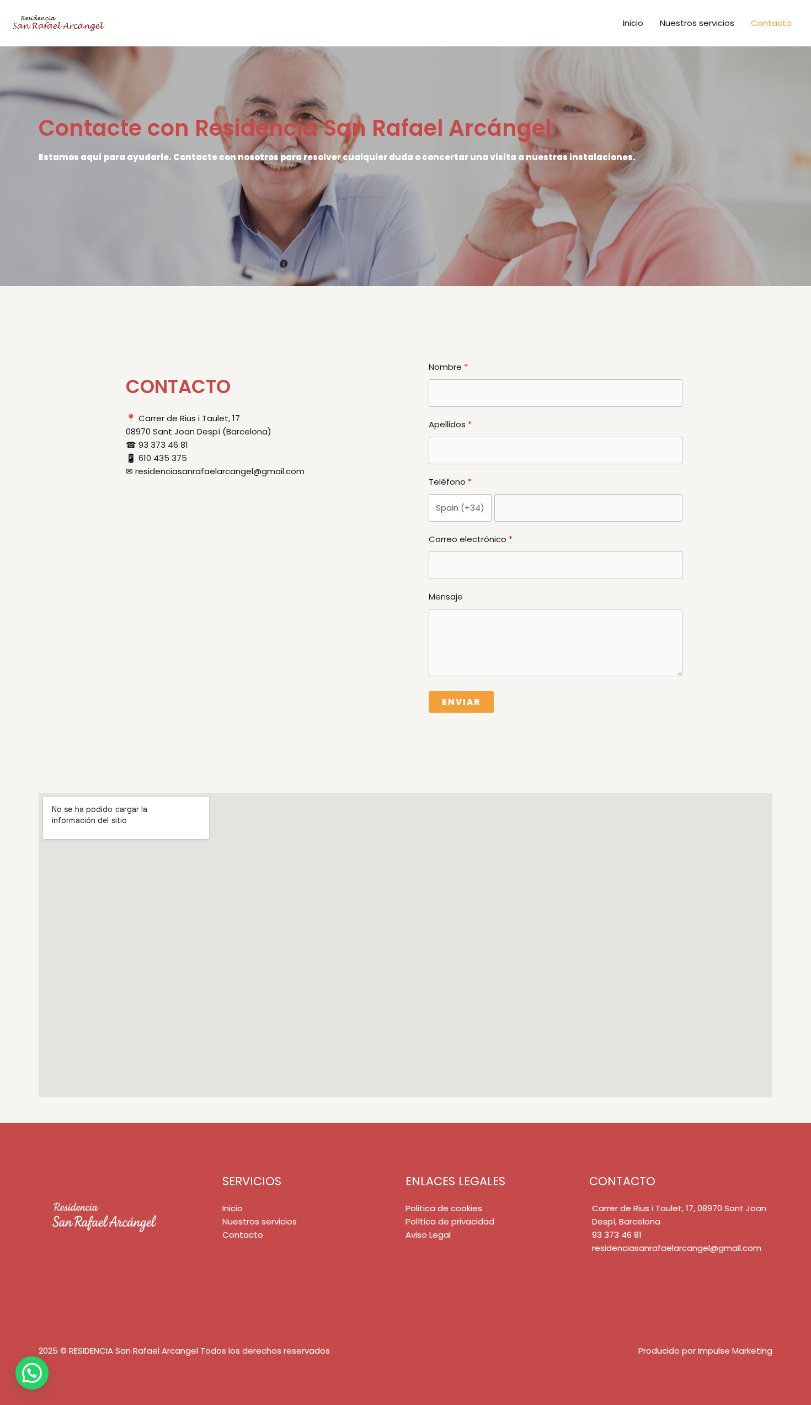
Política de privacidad (450, 1221)
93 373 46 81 (617, 1234)
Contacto (771, 23)
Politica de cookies (444, 1208)
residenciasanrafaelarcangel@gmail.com (676, 1248)
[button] (32, 1373)
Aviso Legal (428, 1234)
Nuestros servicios (697, 23)
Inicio (633, 23)
